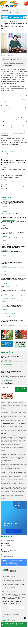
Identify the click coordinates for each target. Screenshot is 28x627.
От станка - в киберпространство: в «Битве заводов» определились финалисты (12, 233)
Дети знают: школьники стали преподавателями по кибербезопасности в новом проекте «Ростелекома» (12, 208)
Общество (5, 199)
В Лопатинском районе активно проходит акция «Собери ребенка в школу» (12, 382)
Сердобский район (7, 360)
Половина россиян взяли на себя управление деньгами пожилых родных (13, 227)
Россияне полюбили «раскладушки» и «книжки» (11, 310)
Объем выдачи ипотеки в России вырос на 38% (11, 295)
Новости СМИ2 (5, 154)
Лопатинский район (7, 364)
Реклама (20, 605)
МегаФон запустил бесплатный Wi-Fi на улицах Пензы (13, 237)
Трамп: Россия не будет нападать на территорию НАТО (8, 551)
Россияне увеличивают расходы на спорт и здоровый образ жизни (13, 291)
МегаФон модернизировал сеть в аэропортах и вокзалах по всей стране (13, 273)
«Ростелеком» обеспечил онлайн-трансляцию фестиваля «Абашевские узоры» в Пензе (13, 222)
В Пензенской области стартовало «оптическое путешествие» (11, 263)
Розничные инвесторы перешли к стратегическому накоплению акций (12, 321)
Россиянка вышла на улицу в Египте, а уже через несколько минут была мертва (8, 542)
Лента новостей (6, 197)
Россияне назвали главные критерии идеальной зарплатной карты (11, 252)
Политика (5, 603)
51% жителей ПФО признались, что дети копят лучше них (13, 217)
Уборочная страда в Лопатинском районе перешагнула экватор (13, 366)
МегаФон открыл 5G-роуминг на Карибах (10, 213)
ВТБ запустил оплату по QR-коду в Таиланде (10, 242)
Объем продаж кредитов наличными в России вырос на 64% (13, 326)
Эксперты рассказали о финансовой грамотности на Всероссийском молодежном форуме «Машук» (12, 268)
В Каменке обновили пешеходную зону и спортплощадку (10, 357)
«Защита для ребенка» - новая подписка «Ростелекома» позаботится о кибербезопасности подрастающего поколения (13, 279)
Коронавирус (13, 603)
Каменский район (7, 354)
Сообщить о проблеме (14, 530)
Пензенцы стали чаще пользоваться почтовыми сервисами (11, 257)
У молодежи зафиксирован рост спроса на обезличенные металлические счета (13, 285)
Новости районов (7, 352)
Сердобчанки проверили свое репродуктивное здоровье (14, 361)
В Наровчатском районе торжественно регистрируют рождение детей (13, 377)
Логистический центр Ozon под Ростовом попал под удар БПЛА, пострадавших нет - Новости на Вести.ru (8, 557)
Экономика (5, 250)
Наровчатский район (7, 375)
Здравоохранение (6, 244)
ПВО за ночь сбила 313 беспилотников (6, 546)
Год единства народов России (9, 220)
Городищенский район (6, 10)
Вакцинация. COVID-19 (8, 601)
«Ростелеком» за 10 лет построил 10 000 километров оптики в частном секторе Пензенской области (12, 306)
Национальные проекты (9, 605)
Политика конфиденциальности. (9, 619)
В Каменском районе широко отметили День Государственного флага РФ (11, 372)
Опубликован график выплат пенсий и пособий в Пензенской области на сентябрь (15, 624)
